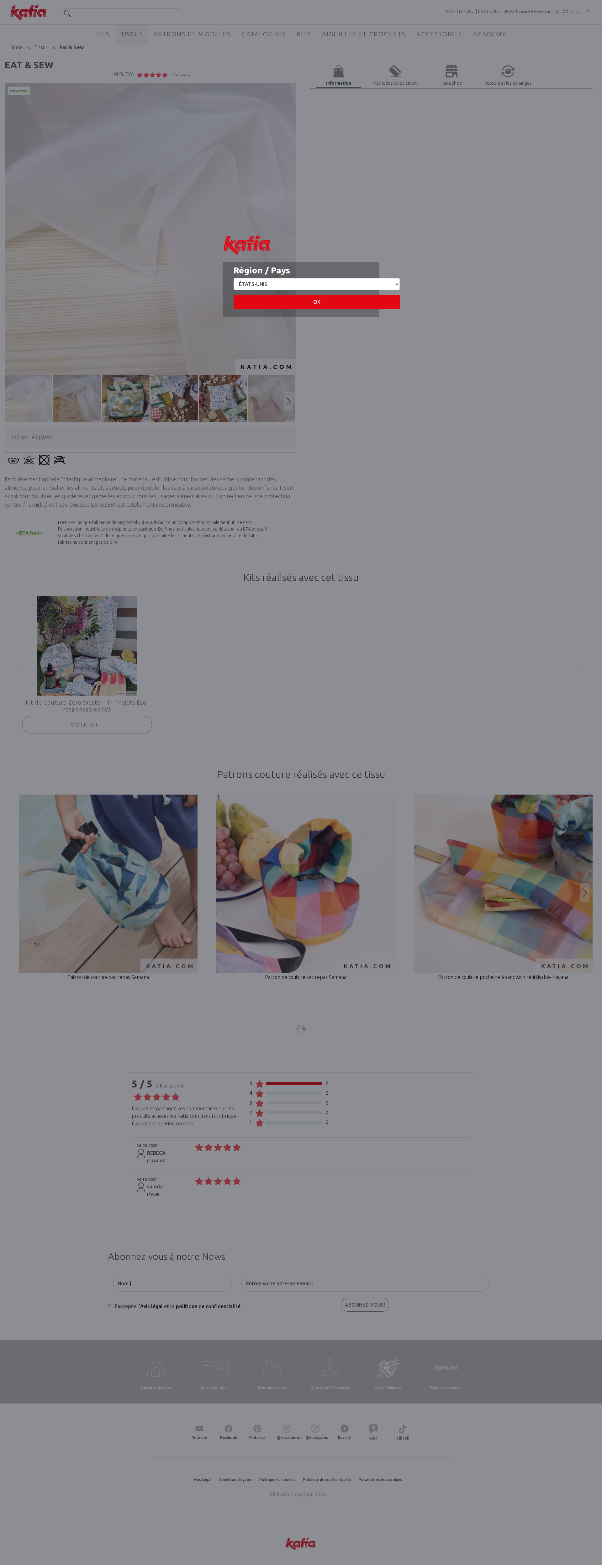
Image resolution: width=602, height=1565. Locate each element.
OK (316, 302)
